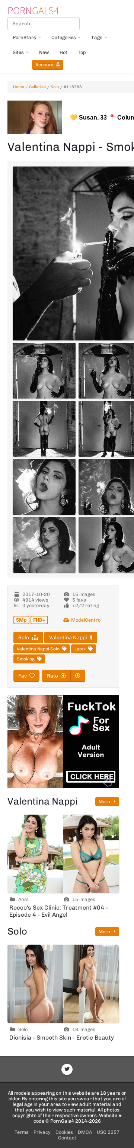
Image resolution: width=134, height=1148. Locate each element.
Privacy (42, 1132)
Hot (63, 52)
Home (18, 87)
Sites (18, 52)
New (44, 52)
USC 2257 (108, 1132)
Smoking (26, 659)
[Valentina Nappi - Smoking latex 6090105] (44, 545)
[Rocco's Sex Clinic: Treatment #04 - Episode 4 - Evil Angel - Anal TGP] (63, 854)
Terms (22, 1132)
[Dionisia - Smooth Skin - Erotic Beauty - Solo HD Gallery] (63, 984)
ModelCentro (85, 620)
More (105, 801)
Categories (63, 37)
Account (44, 64)
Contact (67, 1138)
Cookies (64, 1132)
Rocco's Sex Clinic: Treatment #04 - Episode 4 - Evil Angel (58, 911)
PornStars (24, 37)
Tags (96, 37)
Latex (80, 648)
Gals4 (33, 10)
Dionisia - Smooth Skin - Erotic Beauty (61, 1037)
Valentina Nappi (68, 637)
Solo (55, 87)
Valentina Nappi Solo (38, 648)
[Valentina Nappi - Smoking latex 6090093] (44, 371)
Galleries (37, 87)
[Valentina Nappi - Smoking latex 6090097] (44, 429)
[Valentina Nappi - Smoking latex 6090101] (44, 487)
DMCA (85, 1132)
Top (82, 52)
